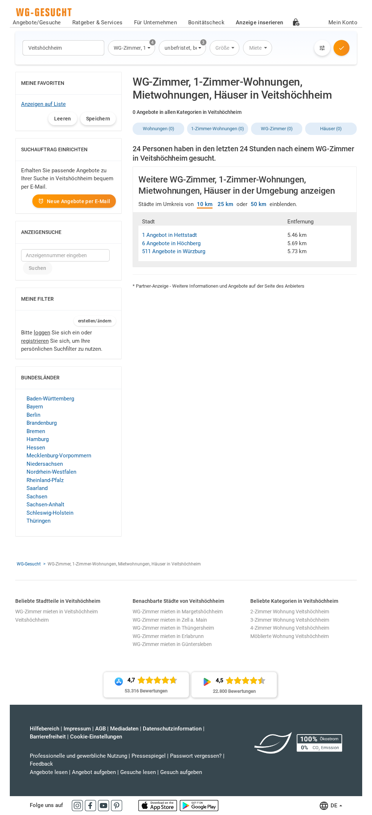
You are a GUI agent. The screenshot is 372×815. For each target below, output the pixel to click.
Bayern (35, 406)
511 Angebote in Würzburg (173, 251)
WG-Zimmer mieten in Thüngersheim (173, 628)
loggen (42, 332)
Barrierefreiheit (48, 736)
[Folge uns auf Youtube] (104, 805)
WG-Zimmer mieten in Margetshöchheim (178, 611)
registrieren (35, 341)
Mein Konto (342, 22)
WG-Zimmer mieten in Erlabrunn (168, 636)
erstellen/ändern (95, 321)
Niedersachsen (45, 464)
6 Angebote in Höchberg (171, 243)
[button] (131, 47)
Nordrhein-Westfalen (51, 472)
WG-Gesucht (29, 564)
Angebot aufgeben (94, 772)
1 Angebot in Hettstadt (169, 235)
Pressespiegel (149, 756)
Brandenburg (42, 423)
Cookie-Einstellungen (96, 736)
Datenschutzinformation (172, 728)
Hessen (36, 447)
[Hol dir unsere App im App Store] (158, 805)
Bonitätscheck (206, 22)
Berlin (33, 415)
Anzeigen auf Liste (43, 104)
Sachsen (37, 496)
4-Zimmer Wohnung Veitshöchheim (289, 628)
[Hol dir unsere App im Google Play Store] (199, 805)
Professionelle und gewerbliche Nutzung (78, 756)
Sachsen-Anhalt (45, 504)
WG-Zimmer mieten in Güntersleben (172, 644)
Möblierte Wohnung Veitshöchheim (289, 636)
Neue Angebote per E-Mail (78, 201)
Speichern (98, 119)
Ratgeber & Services (97, 22)
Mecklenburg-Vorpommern (59, 455)
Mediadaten (124, 728)
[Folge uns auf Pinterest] (116, 805)
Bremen (36, 431)
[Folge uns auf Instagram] (78, 805)
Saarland (37, 488)
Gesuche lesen (138, 772)
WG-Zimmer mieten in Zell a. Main (170, 620)
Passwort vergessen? (196, 756)
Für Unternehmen (155, 22)
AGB (100, 728)
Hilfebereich (44, 728)
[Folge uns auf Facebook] (91, 805)
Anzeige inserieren (259, 22)
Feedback (41, 764)
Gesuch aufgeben (181, 772)
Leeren (62, 119)
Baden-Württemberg (50, 398)
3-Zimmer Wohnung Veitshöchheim (289, 620)
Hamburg (38, 439)
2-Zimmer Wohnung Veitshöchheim (289, 611)
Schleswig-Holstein (50, 513)
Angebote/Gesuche (37, 22)
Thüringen (38, 521)
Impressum (77, 728)
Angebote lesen (49, 772)
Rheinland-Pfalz (45, 480)
